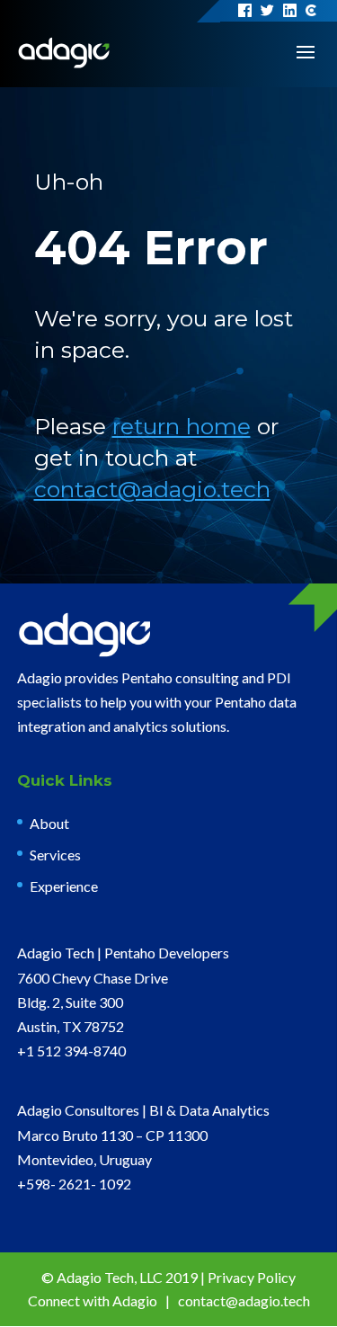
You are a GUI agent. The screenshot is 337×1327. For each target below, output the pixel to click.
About (49, 823)
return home (181, 426)
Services (55, 854)
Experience (64, 886)
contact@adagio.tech (152, 489)
